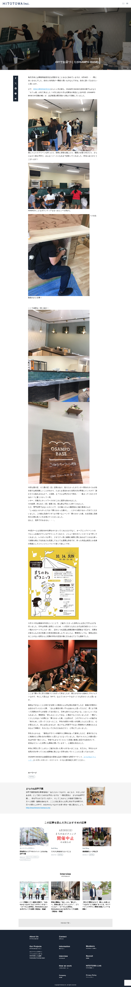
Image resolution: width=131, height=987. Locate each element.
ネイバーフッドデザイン (32, 857)
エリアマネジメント (25, 859)
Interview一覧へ (65, 923)
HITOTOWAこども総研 (35, 956)
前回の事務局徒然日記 (42, 89)
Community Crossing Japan (37, 958)
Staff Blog (95, 67)
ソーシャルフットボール (36, 954)
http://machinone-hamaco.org (38, 808)
